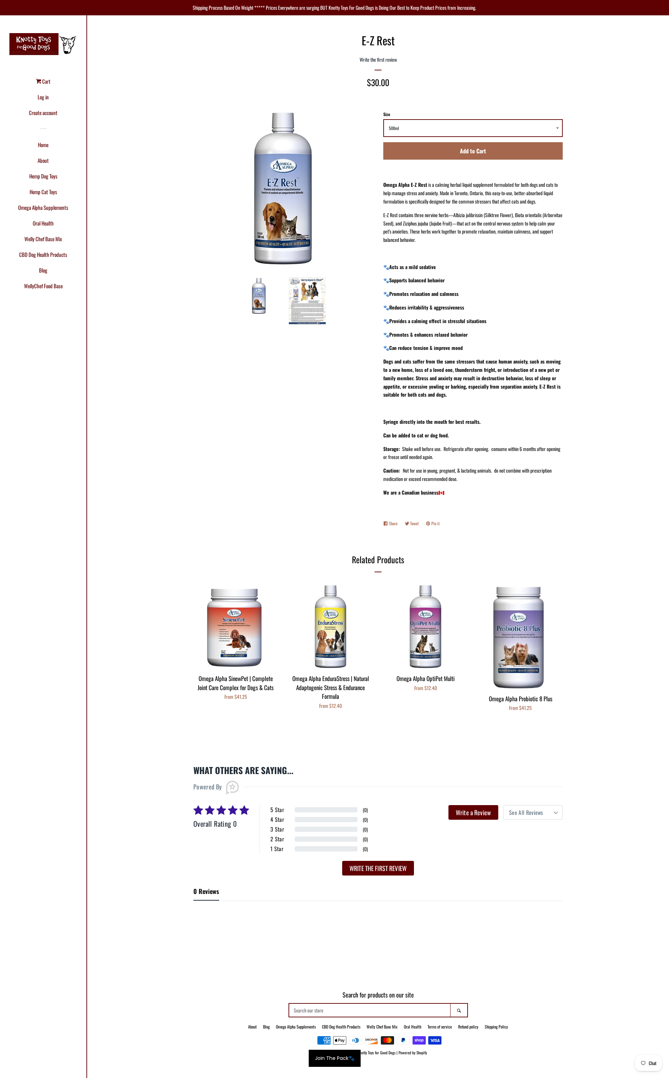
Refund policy (468, 1027)
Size (386, 114)
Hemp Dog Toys (43, 176)
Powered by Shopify (413, 1052)
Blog (43, 270)
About (43, 160)
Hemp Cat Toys (43, 192)
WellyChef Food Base (43, 286)
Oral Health (43, 223)
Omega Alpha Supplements (43, 207)
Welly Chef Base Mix (43, 239)
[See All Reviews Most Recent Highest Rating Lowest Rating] (533, 812)
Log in (43, 97)
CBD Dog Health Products (43, 254)
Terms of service (440, 1027)
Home (43, 144)
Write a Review (473, 812)
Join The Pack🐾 (334, 1058)
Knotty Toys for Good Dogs (376, 1052)
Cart (46, 81)
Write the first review (378, 868)
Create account (43, 112)
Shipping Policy (496, 1027)
